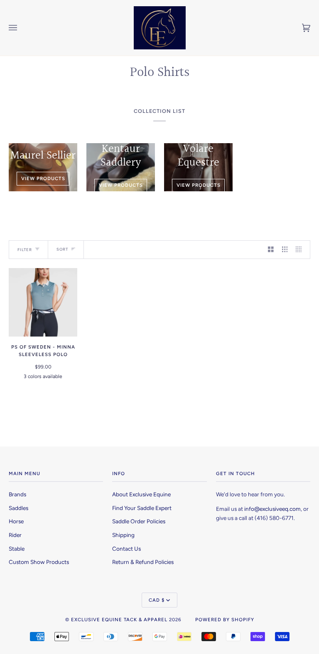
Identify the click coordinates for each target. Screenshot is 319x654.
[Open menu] (21, 28)
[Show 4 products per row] (301, 250)
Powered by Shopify (224, 619)
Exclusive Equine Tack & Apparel (119, 619)
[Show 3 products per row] (285, 250)
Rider (15, 535)
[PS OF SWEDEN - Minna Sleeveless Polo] (43, 302)
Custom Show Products (39, 562)
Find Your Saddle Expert (142, 508)
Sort (62, 249)
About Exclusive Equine (141, 494)
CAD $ (156, 600)
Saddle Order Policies (138, 521)
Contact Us (126, 548)
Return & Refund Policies (143, 562)
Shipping (123, 535)
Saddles (18, 508)
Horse (16, 521)
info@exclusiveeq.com (272, 508)
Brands (17, 494)
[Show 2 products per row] (271, 250)
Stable (17, 548)
